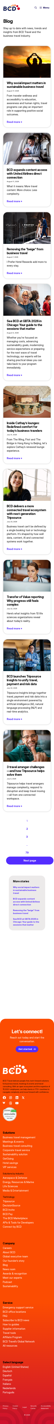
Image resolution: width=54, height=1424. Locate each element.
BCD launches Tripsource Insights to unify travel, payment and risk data (24, 680)
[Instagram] (10, 1097)
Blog (5, 1264)
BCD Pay (8, 1214)
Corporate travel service (16, 1150)
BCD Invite (9, 1209)
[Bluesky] (4, 1103)
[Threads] (10, 1103)
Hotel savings (10, 1162)
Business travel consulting (17, 1145)
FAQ (5, 1315)
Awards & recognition (15, 1273)
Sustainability (10, 1286)
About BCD (9, 1252)
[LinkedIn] (17, 1097)
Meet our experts (12, 1277)
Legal (24, 1407)
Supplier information (14, 1328)
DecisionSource (11, 1205)
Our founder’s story (13, 1260)
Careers (7, 1248)
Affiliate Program (12, 1337)
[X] (23, 1097)
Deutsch (7, 1371)
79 (27, 852)
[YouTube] (17, 1103)
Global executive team (15, 1256)
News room (9, 1269)
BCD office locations (14, 1311)
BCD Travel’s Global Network (19, 1341)
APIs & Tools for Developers (18, 1222)
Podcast (7, 1282)
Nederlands (9, 1388)
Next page (30, 860)
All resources (10, 1345)
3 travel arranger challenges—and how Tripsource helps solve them (25, 770)
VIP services (9, 1167)
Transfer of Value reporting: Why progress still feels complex (25, 600)
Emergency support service (18, 1307)
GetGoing (8, 1158)
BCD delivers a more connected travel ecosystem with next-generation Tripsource (26, 511)
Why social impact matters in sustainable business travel (26, 85)
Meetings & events (13, 1141)
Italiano (7, 1383)
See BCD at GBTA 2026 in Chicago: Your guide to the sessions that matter (24, 324)
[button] (35, 8)
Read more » (14, 121)
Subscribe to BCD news (16, 1320)
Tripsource (9, 1201)
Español (7, 1375)
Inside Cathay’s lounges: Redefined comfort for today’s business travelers (24, 426)
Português (8, 1392)
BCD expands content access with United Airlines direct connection (27, 173)
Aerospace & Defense (15, 1177)
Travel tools (9, 1332)
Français (7, 1379)
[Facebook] (4, 1097)
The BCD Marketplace (15, 1218)
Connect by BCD (12, 1226)
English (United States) (16, 1366)
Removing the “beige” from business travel (25, 251)
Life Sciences (10, 1186)
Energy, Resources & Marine (18, 1182)
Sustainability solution (15, 1154)
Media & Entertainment (16, 1190)
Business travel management (19, 1137)
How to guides (11, 1324)
